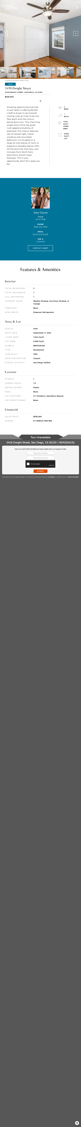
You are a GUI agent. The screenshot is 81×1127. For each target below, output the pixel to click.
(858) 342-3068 (40, 227)
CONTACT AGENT (40, 248)
